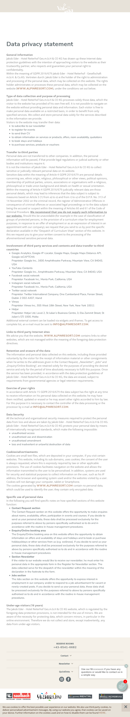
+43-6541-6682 (65, 647)
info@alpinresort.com (70, 324)
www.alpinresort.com (35, 88)
